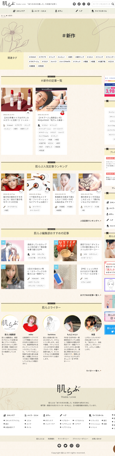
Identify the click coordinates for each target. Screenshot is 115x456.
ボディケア (49, 420)
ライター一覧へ (92, 371)
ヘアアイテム (66, 427)
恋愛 (105, 424)
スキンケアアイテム (12, 420)
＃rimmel (32, 57)
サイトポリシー (63, 439)
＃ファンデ (99, 57)
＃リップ (52, 57)
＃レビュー (61, 57)
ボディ (48, 415)
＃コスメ (90, 57)
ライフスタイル (97, 415)
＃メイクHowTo (64, 61)
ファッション (95, 424)
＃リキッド (76, 61)
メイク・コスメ (32, 415)
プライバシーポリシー (80, 439)
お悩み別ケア (10, 427)
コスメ (29, 420)
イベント (94, 427)
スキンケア (11, 415)
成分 (7, 424)
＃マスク (45, 61)
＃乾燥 (85, 61)
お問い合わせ (96, 439)
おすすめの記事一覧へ (89, 295)
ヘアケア (77, 424)
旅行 (105, 420)
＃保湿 (93, 61)
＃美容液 (32, 66)
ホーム (3, 16)
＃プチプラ (42, 57)
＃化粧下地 (101, 61)
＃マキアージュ (34, 61)
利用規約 (51, 439)
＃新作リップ (79, 57)
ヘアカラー (66, 420)
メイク (29, 424)
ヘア (64, 415)
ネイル (29, 427)
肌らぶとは (40, 439)
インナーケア (50, 424)
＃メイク (53, 61)
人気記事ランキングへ (89, 221)
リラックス (95, 420)
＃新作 (70, 57)
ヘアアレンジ (66, 424)
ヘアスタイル (79, 420)
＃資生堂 (41, 66)
